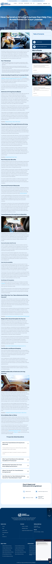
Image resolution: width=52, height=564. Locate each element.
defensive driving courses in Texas (15, 430)
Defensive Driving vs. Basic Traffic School (12, 121)
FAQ (33, 3)
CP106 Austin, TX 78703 (29, 497)
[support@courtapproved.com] (34, 46)
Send (50, 559)
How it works (21, 3)
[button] (49, 34)
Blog (31, 3)
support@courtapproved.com (41, 46)
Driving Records (26, 3)
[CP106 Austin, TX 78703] (24, 498)
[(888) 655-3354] (34, 42)
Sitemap (33, 562)
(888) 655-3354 (28, 491)
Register (45, 3)
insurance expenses (23, 193)
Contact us (16, 432)
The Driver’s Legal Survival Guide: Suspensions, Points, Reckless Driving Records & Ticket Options (41, 88)
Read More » (35, 70)
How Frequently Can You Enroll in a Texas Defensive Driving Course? (17, 316)
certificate (3, 283)
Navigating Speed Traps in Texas (11, 157)
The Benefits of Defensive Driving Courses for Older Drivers (15, 412)
